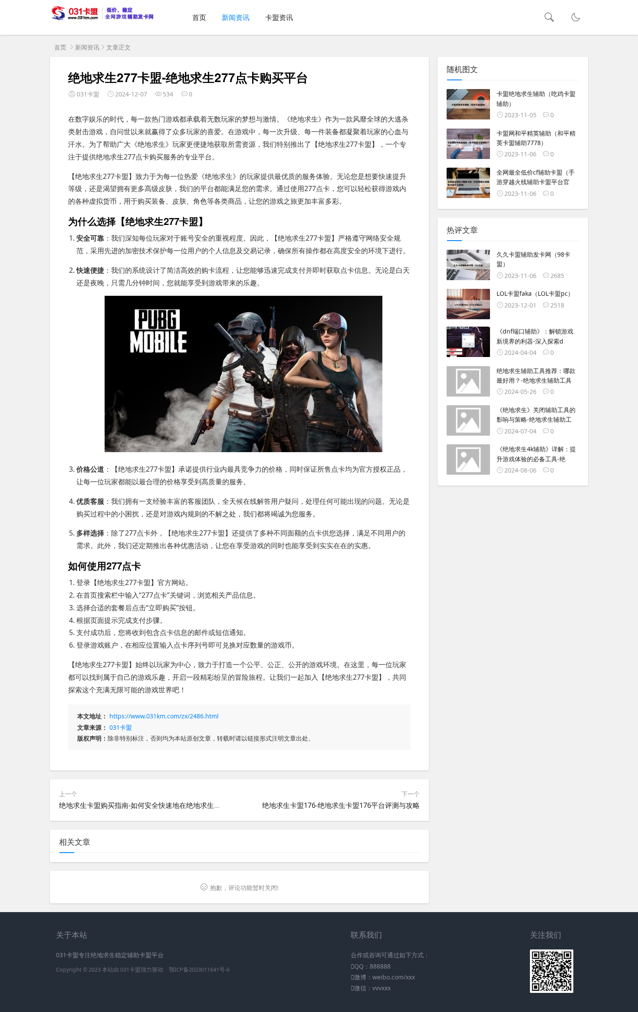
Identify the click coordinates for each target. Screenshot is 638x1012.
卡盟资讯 (279, 17)
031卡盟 (120, 727)
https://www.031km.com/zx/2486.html (164, 716)
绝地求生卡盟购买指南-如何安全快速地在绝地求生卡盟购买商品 (157, 805)
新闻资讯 (236, 17)
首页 (199, 17)
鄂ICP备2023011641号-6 (199, 969)
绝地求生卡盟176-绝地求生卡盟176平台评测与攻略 (341, 805)
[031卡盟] (102, 18)
